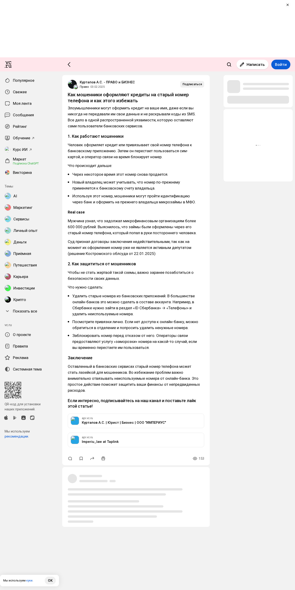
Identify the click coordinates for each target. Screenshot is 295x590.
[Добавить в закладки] (81, 458)
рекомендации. (17, 436)
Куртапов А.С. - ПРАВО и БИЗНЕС (107, 82)
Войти (281, 64)
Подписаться (192, 84)
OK (50, 580)
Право (84, 86)
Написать (256, 64)
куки (29, 580)
